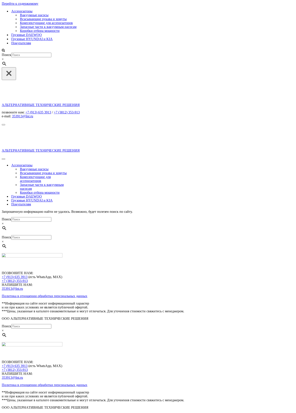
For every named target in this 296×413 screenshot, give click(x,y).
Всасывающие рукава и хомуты (43, 19)
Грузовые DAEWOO (26, 35)
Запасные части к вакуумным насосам (48, 27)
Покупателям (21, 43)
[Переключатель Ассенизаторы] (77, 165)
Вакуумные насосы (34, 15)
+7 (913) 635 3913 (15, 277)
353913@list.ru (12, 288)
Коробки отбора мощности (40, 31)
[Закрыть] (9, 73)
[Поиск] (3, 50)
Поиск (6, 55)
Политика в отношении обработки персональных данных (44, 296)
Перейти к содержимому (20, 3)
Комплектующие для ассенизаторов (46, 23)
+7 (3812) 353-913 (67, 112)
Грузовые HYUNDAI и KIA (32, 39)
